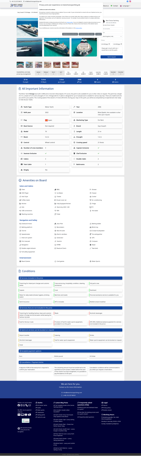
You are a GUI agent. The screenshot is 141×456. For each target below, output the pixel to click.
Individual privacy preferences (70, 34)
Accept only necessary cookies (87, 34)
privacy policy (70, 22)
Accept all (98, 34)
